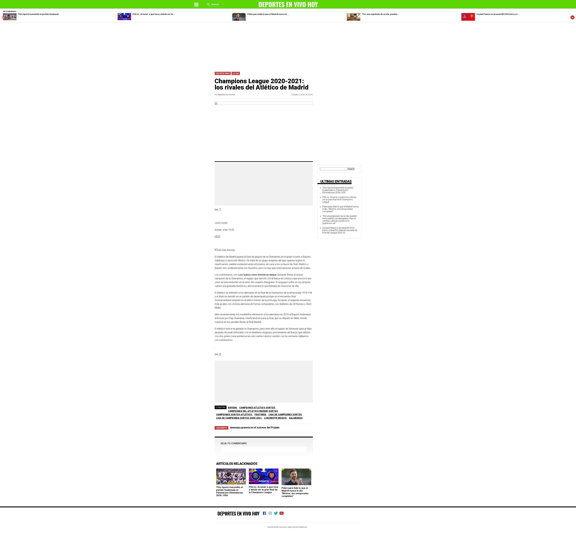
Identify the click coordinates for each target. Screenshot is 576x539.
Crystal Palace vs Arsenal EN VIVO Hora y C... (497, 14)
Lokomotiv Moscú (275, 418)
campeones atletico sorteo (257, 407)
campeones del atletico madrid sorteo (253, 411)
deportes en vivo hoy (226, 95)
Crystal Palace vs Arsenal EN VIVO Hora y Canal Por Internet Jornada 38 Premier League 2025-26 (339, 230)
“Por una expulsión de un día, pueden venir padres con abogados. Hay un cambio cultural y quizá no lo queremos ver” (339, 219)
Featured (260, 414)
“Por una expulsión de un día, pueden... (380, 14)
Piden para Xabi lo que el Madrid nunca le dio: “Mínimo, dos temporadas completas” (295, 492)
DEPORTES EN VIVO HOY (238, 513)
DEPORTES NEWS (223, 73)
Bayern (232, 407)
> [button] (572, 17)
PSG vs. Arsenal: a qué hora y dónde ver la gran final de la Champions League (263, 490)
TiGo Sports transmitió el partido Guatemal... (39, 14)
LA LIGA (236, 73)
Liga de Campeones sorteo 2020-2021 (239, 418)
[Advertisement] (288, 46)
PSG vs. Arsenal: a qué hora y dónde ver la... (154, 14)
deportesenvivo (300, 527)
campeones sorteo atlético (234, 414)
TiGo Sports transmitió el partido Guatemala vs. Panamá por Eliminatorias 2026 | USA (229, 491)
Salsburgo (296, 418)
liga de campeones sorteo (285, 414)
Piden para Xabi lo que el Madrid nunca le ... (268, 14)
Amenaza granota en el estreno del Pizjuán (254, 427)
